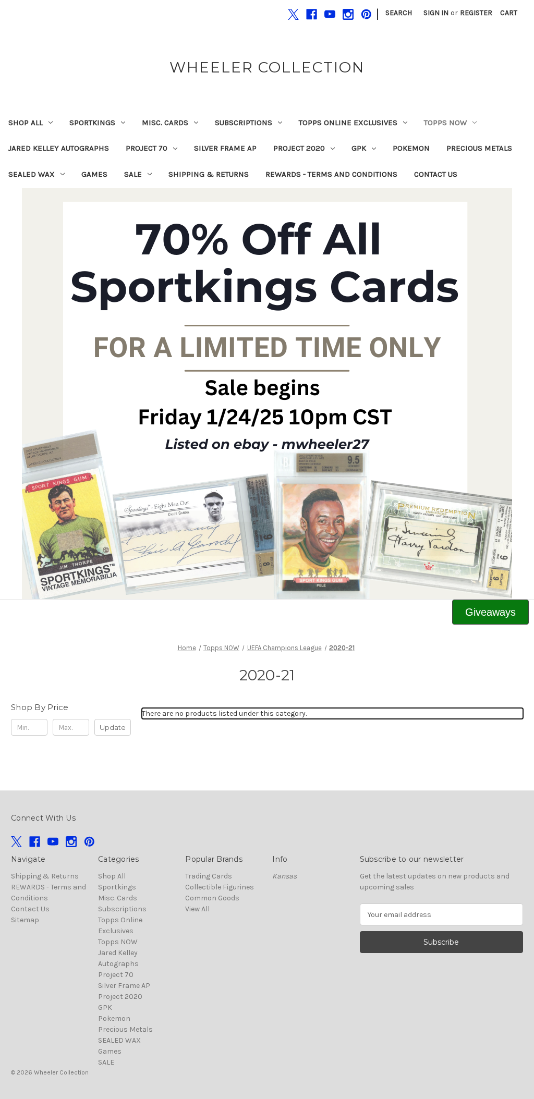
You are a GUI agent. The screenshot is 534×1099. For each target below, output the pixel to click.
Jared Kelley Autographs (58, 148)
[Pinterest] (366, 14)
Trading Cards (208, 876)
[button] (267, 393)
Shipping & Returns (208, 174)
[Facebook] (311, 14)
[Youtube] (329, 14)
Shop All (25, 122)
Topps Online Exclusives (348, 122)
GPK (358, 148)
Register (476, 12)
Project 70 (146, 148)
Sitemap (25, 919)
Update (113, 727)
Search (398, 12)
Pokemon (411, 148)
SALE (133, 174)
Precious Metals (479, 148)
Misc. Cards (165, 122)
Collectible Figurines (219, 887)
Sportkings (92, 122)
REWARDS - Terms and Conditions (331, 174)
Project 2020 (299, 148)
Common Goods (212, 898)
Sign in (435, 12)
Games (94, 174)
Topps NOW (445, 122)
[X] (293, 14)
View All (197, 909)
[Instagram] (348, 14)
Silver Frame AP (225, 148)
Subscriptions (243, 122)
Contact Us (435, 174)
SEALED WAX (31, 174)
